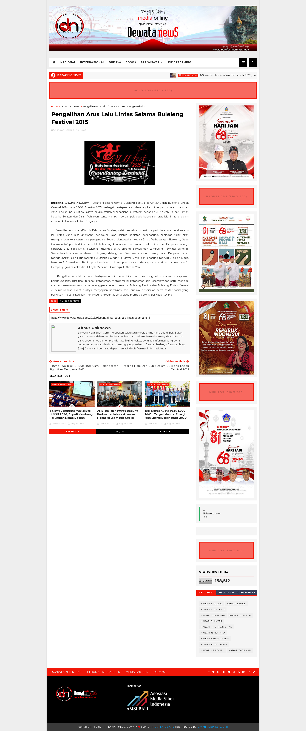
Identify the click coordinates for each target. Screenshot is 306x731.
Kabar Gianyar (211, 621)
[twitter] (213, 672)
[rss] (239, 672)
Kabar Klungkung (214, 644)
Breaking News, (77, 129)
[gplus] (218, 672)
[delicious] (254, 672)
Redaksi (160, 672)
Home (54, 106)
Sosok (131, 62)
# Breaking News (69, 300)
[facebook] (209, 672)
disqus (119, 431)
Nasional (68, 62)
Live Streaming (178, 62)
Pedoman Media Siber (103, 672)
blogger (165, 431)
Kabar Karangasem (215, 638)
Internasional (92, 62)
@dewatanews (212, 513)
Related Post (59, 376)
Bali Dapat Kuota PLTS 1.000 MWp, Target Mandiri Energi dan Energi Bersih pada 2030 (166, 414)
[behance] (244, 672)
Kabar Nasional (212, 650)
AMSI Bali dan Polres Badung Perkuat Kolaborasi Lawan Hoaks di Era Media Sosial (117, 414)
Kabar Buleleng (213, 609)
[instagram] (249, 672)
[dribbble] (234, 672)
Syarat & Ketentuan (66, 672)
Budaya (115, 62)
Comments (246, 592)
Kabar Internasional (216, 627)
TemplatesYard (164, 727)
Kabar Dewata (240, 615)
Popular (226, 592)
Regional (206, 592)
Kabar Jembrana (213, 632)
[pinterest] (224, 672)
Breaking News (171, 75)
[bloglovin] (229, 672)
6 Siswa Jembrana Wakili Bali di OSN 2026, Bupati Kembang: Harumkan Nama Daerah (235, 75)
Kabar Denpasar (213, 615)
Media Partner (137, 672)
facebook (72, 431)
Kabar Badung (211, 603)
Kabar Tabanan (240, 650)
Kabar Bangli (236, 603)
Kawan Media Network (212, 727)
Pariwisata (150, 62)
